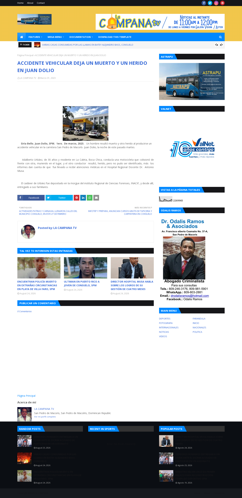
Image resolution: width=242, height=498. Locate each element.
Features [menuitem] (34, 37)
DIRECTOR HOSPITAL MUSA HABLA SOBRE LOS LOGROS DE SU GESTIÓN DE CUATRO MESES (132, 285)
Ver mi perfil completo (45, 416)
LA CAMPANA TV (28, 78)
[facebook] (204, 3)
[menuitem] (21, 37)
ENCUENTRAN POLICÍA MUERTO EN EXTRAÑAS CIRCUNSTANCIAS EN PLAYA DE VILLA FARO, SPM (91, 45)
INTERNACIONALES (169, 327)
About (30, 2)
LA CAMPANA (41, 493)
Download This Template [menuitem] (114, 37)
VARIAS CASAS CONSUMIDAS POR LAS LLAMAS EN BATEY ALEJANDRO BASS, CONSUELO (55, 458)
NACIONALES (199, 327)
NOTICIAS (164, 331)
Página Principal (25, 55)
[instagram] (216, 3)
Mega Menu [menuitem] (55, 37)
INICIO (196, 323)
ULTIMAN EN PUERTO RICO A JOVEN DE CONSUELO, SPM (82, 283)
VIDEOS (163, 336)
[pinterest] (222, 3)
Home (20, 2)
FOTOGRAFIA (166, 323)
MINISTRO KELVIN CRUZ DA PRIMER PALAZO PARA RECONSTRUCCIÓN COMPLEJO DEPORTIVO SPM (195, 475)
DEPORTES (164, 318)
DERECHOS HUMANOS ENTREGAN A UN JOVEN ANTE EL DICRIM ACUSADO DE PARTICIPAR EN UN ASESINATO (56, 440)
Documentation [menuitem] (80, 37)
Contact (41, 2)
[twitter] (210, 3)
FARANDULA (199, 318)
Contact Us (219, 493)
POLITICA (197, 331)
